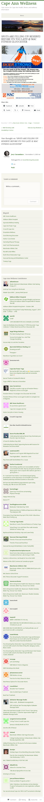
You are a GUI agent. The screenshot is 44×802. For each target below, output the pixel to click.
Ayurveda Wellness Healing (11, 223)
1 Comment (36, 123)
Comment (33, 201)
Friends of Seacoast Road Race (19, 543)
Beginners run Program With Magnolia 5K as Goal (24, 453)
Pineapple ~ (13, 352)
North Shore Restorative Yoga (11, 255)
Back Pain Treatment (9, 695)
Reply (13, 167)
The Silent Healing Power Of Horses (20, 334)
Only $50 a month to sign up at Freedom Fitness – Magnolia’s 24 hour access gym (24, 389)
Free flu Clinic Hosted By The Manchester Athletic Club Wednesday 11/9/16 (24, 756)
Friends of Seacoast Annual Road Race (21, 539)
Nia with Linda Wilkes (9, 252)
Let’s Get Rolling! (14, 662)
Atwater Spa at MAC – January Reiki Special (15, 292)
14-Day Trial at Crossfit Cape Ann (19, 721)
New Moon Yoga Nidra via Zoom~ (13, 356)
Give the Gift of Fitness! (9, 728)
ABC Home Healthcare (9, 216)
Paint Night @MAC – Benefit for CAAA (20, 456)
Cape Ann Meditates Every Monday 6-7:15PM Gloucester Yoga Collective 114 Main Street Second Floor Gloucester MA (21, 326)
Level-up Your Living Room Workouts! (14, 289)
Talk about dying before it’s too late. (20, 771)
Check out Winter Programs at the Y (20, 781)
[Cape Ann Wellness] (22, 31)
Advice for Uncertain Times (18, 767)
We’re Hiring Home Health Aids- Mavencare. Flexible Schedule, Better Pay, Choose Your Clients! (25, 585)
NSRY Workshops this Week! (11, 668)
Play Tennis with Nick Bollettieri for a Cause (15, 460)
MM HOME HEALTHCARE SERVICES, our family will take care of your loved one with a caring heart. (20, 629)
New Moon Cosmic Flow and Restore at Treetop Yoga (25, 524)
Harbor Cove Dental (9, 239)
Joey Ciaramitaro (17, 154)
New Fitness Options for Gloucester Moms (15, 682)
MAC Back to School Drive (10, 573)
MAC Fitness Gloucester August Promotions (15, 577)
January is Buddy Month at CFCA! (19, 724)
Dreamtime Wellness (9, 232)
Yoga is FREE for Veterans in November (14, 381)
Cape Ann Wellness (18, 3)
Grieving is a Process (9, 774)
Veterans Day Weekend (35, 128)
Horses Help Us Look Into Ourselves (13, 342)
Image (30, 123)
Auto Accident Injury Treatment (19, 692)
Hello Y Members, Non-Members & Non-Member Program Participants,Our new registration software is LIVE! (25, 786)
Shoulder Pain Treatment (17, 689)
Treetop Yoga (7, 261)
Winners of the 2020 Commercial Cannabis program (18, 561)
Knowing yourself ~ (15, 349)
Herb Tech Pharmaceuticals (11, 245)
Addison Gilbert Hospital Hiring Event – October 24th (18, 306)
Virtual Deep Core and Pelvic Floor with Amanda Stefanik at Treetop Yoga (24, 528)
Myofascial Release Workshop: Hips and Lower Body (18, 532)
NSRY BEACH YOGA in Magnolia (19, 665)
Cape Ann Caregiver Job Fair (18, 409)
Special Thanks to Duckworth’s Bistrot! (14, 378)
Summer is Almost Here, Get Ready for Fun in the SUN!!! (19, 558)
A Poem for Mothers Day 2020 (12, 441)
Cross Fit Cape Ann (8, 229)
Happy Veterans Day (9, 497)
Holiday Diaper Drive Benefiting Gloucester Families (25, 752)
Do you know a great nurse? (18, 406)
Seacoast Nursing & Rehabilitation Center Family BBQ (18, 546)
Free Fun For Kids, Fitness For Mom (20, 678)
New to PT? (6, 500)
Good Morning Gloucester (31, 160)
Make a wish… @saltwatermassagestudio (21, 702)
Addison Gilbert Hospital (10, 219)
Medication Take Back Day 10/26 (19, 507)
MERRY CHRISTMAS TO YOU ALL (19, 620)
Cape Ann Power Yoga (9, 226)
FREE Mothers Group (16, 675)
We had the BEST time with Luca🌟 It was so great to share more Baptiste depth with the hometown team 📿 (25, 373)
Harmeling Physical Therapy (11, 242)
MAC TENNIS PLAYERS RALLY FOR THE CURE (15, 760)
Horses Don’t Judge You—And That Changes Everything (20, 338)
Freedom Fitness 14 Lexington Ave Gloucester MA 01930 (19, 394)
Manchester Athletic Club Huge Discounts (22, 735)
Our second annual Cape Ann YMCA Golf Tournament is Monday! (22, 791)
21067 (12, 319)
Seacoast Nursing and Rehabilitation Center (15, 258)
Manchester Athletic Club (20, 123)
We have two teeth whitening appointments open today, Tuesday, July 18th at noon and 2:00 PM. (19, 483)
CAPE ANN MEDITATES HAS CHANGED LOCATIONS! (24, 322)
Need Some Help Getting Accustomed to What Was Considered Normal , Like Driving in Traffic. (24, 554)
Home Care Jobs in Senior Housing (13, 412)
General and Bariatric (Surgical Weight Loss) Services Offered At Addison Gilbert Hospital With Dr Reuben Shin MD (25, 301)
